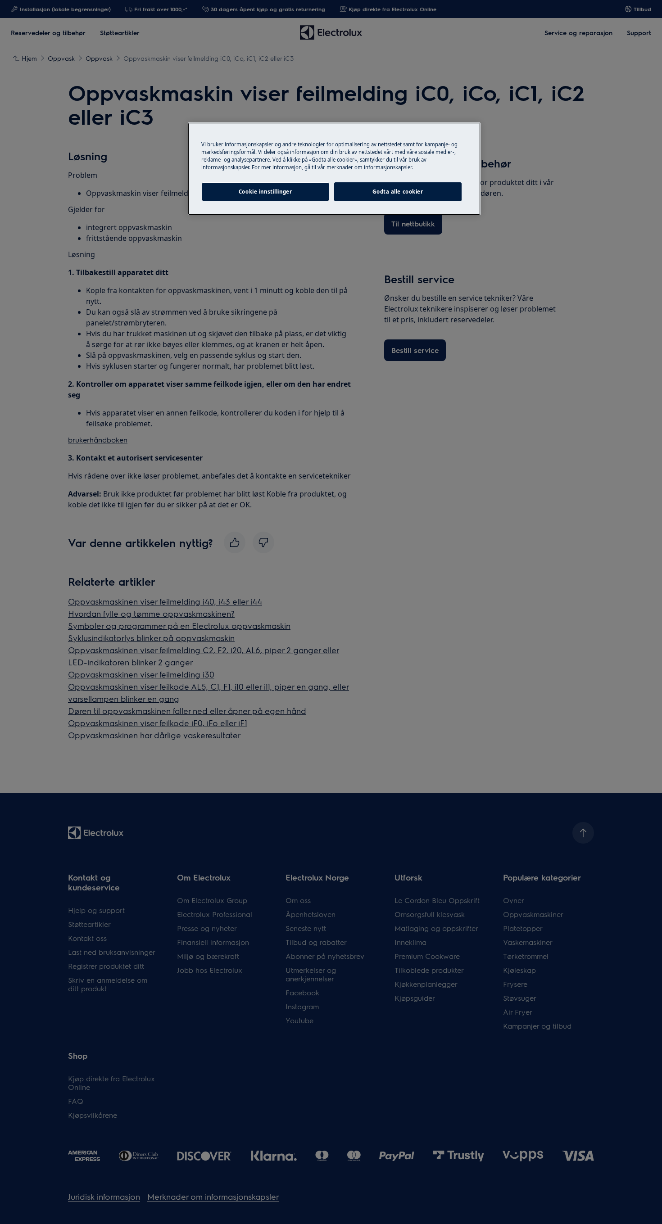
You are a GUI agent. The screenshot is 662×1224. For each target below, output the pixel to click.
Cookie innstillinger (265, 191)
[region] (334, 168)
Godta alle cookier (397, 191)
